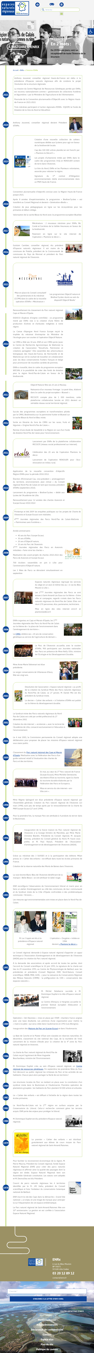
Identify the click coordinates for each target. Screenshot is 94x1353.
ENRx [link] (22, 70)
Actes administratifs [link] (47, 1324)
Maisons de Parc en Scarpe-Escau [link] (42, 1028)
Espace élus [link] (47, 1339)
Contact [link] (47, 1334)
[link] (91, 31)
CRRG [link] (18, 634)
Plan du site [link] (47, 1344)
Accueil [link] (15, 70)
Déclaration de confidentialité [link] (47, 1329)
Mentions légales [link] (47, 1319)
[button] (61, 14)
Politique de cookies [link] (47, 1349)
